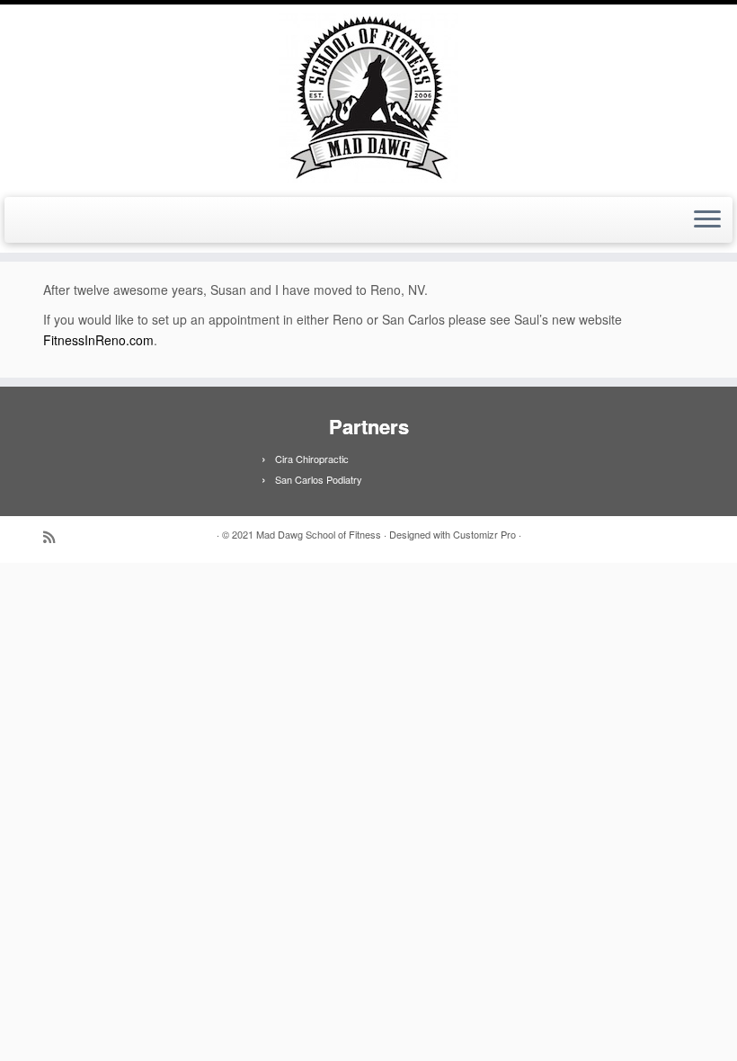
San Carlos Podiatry (318, 479)
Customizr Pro (484, 534)
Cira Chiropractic (312, 458)
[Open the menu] (707, 220)
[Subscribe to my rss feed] (55, 536)
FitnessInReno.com (98, 340)
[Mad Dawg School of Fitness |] (368, 98)
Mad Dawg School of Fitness (318, 534)
